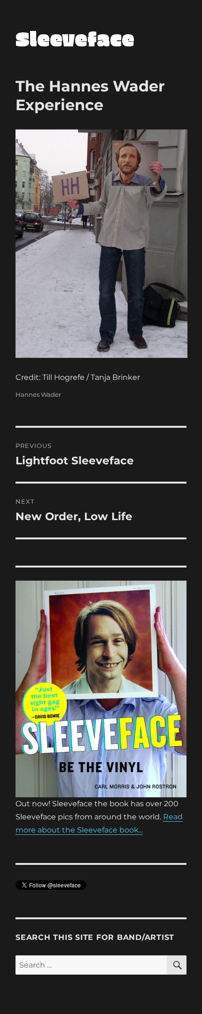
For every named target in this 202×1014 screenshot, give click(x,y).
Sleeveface (75, 38)
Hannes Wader (38, 394)
